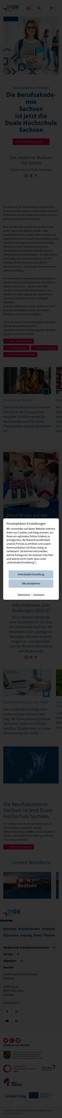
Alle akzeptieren (31, 583)
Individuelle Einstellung (31, 574)
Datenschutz (24, 594)
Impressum (38, 594)
